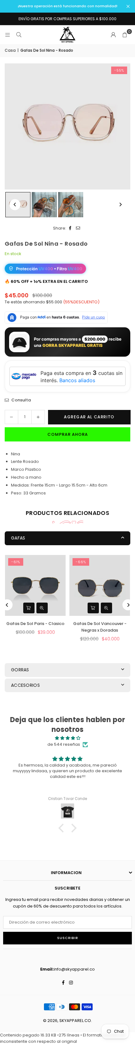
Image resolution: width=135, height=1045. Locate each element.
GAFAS (18, 538)
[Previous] (14, 204)
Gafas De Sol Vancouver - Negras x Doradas (100, 627)
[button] (124, 34)
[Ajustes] (113, 34)
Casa (10, 50)
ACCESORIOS (25, 685)
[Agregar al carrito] (29, 608)
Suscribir (67, 937)
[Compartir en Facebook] (70, 228)
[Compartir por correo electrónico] (78, 228)
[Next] (120, 204)
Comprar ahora (67, 434)
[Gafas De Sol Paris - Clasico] (35, 585)
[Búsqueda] (18, 35)
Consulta (20, 400)
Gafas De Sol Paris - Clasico (35, 624)
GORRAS (20, 670)
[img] (67, 738)
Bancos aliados (77, 380)
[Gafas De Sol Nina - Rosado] (44, 204)
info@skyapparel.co (74, 969)
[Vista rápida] (42, 608)
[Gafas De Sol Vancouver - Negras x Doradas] (99, 585)
